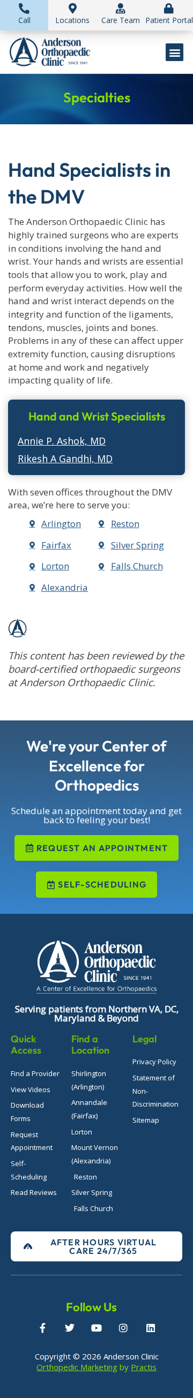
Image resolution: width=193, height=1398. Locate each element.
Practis (144, 1367)
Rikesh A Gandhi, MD (65, 458)
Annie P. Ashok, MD (62, 440)
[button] (174, 52)
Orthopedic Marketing (76, 1367)
